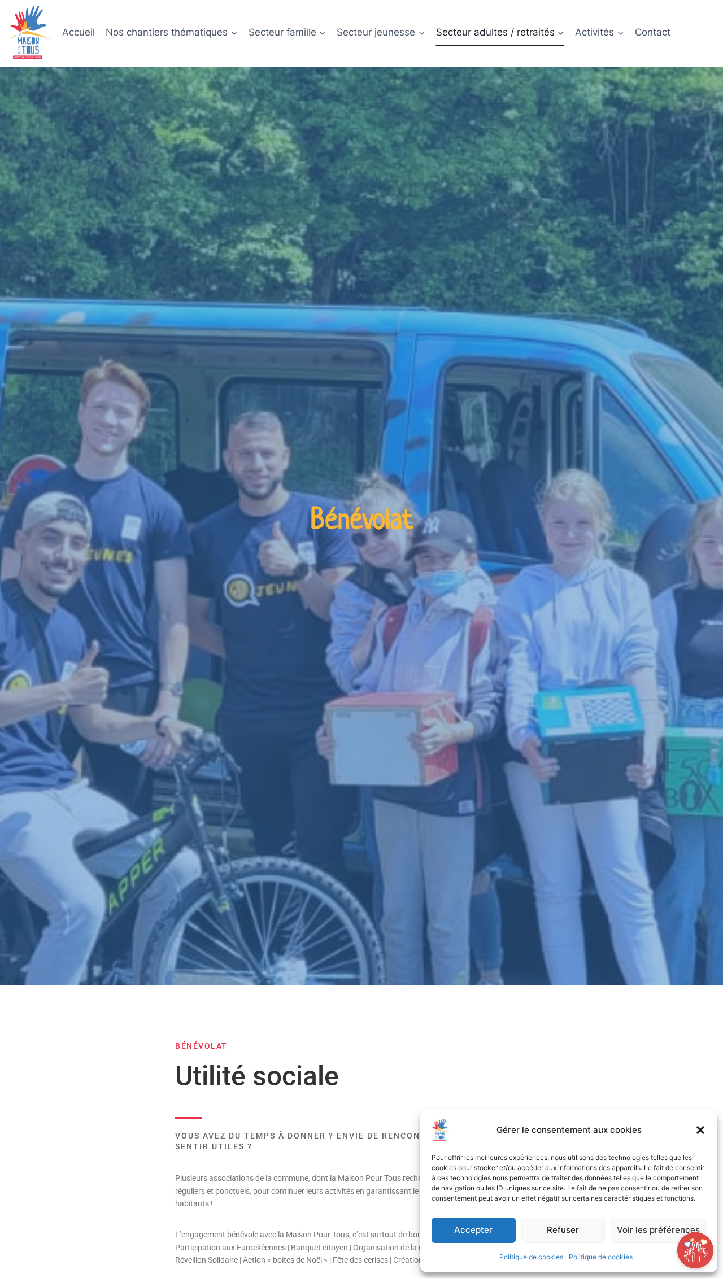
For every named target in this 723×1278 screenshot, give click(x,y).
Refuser (563, 1229)
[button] (700, 1130)
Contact (652, 32)
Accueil (78, 32)
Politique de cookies (531, 1257)
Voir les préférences (658, 1229)
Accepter (473, 1229)
